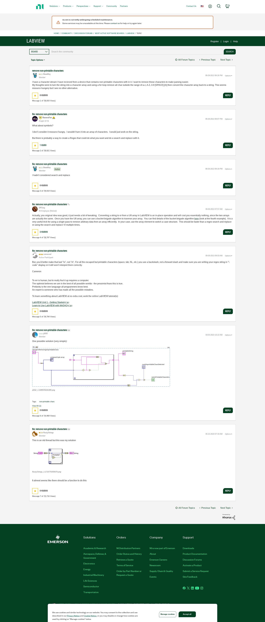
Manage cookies (168, 614)
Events (153, 576)
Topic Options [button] (37, 60)
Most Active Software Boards (109, 33)
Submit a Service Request (196, 570)
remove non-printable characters (47, 70)
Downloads (188, 548)
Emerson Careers (158, 559)
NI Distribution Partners (128, 548)
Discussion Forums (83, 33)
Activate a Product (192, 565)
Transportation (91, 592)
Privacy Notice (73, 615)
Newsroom (155, 565)
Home (56, 33)
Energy (87, 569)
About (153, 553)
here (196, 218)
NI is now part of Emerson (162, 548)
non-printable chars (47, 402)
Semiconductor (91, 586)
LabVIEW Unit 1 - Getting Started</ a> (50, 302)
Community (66, 33)
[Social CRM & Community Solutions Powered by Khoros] (229, 517)
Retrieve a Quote (124, 559)
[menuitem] (54, 6)
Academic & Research (94, 548)
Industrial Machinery (93, 574)
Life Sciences (90, 580)
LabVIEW (130, 33)
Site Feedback (190, 576)
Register (214, 41)
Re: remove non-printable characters (49, 114)
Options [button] (228, 76)
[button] (35, 95)
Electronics (89, 563)
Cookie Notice (90, 615)
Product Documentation (195, 553)
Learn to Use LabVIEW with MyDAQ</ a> (52, 305)
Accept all (187, 614)
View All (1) (36, 406)
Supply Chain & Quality (161, 570)
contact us (115, 23)
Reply (228, 95)
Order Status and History (129, 553)
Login (226, 41)
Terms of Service (124, 565)
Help (235, 41)
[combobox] (135, 51)
